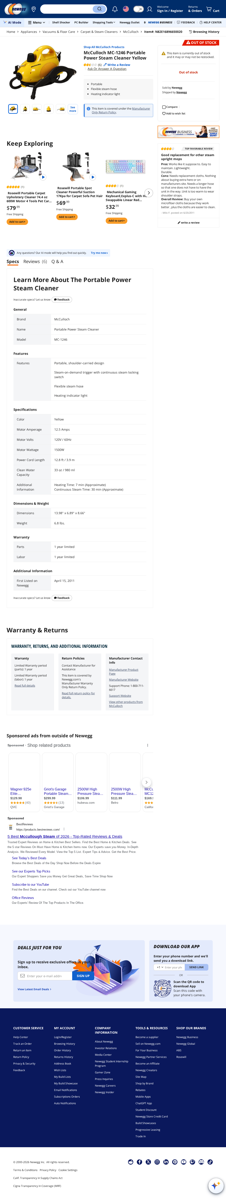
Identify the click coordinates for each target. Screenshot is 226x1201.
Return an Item (22, 1050)
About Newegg (104, 1041)
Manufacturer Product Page (123, 672)
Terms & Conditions (25, 1170)
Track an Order (22, 1044)
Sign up (83, 976)
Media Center (103, 1055)
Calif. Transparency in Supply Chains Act (37, 1178)
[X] (148, 1162)
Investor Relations (106, 1048)
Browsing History (64, 1044)
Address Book (62, 1063)
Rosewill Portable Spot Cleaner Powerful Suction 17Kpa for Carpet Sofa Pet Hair (79, 192)
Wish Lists (60, 1070)
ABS (178, 1050)
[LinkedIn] (166, 1162)
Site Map (141, 1077)
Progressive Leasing (148, 1130)
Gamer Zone (102, 1072)
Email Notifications (65, 1090)
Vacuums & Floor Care (59, 32)
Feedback (63, 299)
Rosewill (181, 1057)
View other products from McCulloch (126, 704)
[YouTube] (183, 1162)
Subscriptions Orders (67, 1096)
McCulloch (131, 32)
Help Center (20, 1037)
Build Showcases (146, 1123)
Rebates (140, 1090)
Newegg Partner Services (151, 1057)
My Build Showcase (66, 1083)
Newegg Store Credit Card (152, 1116)
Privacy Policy (48, 1170)
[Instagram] (157, 1162)
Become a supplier (147, 1037)
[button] (33, 9)
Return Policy (21, 1057)
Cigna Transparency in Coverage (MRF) (37, 1186)
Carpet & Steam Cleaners (99, 32)
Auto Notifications (65, 1103)
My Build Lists (62, 1077)
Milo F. (166, 212)
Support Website (120, 696)
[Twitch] (192, 1162)
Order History (62, 1050)
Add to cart (16, 222)
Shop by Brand (144, 1083)
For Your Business (147, 1050)
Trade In (141, 1136)
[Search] (99, 9)
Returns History (63, 1057)
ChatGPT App (144, 1103)
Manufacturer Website (123, 680)
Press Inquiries (104, 1079)
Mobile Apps (143, 1096)
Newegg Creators (146, 1070)
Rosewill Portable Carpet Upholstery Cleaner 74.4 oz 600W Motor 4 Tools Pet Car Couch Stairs (28, 197)
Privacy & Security (24, 1063)
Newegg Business (187, 1037)
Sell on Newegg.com (148, 1044)
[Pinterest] (175, 1162)
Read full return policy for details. (78, 695)
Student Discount (146, 1110)
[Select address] (33, 9)
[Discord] (201, 1162)
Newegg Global (185, 1044)
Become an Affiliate (148, 1063)
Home (11, 32)
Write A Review (190, 222)
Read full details (25, 685)
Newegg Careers (105, 1085)
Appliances (29, 32)
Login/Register (63, 1037)
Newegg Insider (104, 1092)
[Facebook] (139, 1162)
